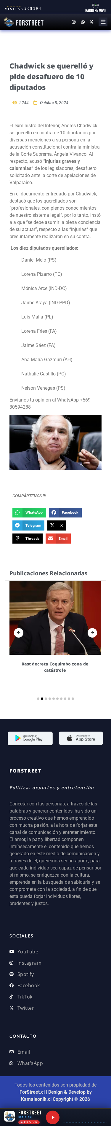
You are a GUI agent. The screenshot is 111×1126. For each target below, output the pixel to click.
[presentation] (18, 633)
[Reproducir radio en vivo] (52, 1117)
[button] (29, 513)
